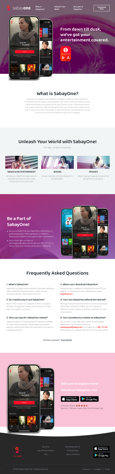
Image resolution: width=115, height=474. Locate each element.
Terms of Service (73, 454)
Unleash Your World (59, 8)
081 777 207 (46, 243)
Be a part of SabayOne (78, 8)
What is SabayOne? (40, 8)
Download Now (102, 8)
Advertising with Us (72, 447)
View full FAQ (66, 340)
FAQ (45, 454)
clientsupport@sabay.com (19, 243)
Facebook (86, 469)
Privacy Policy (72, 451)
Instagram (97, 469)
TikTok (107, 469)
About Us (45, 447)
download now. (66, 294)
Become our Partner (46, 451)
